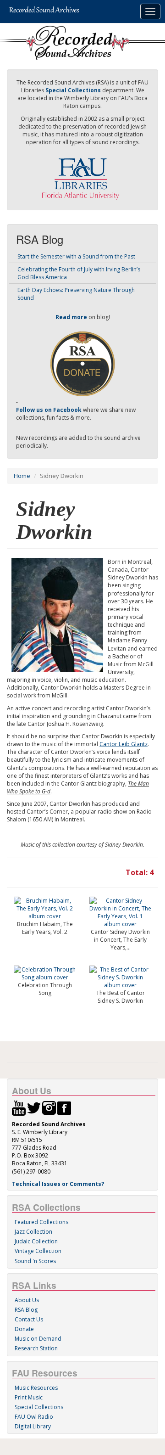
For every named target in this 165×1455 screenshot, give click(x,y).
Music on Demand (38, 1339)
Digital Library (33, 1426)
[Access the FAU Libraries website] (82, 175)
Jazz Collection (33, 1232)
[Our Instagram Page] (49, 1107)
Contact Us (29, 1319)
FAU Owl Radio (34, 1417)
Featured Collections (41, 1222)
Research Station (36, 1348)
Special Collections (39, 1407)
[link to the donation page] (82, 363)
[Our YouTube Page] (19, 1107)
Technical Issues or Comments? (58, 1184)
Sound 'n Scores (35, 1261)
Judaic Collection (36, 1241)
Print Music (29, 1397)
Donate (24, 1329)
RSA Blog (26, 1310)
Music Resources (36, 1388)
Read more (71, 317)
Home (22, 476)
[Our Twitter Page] (34, 1107)
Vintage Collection (38, 1251)
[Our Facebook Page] (64, 1107)
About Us (27, 1300)
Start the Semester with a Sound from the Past (76, 256)
